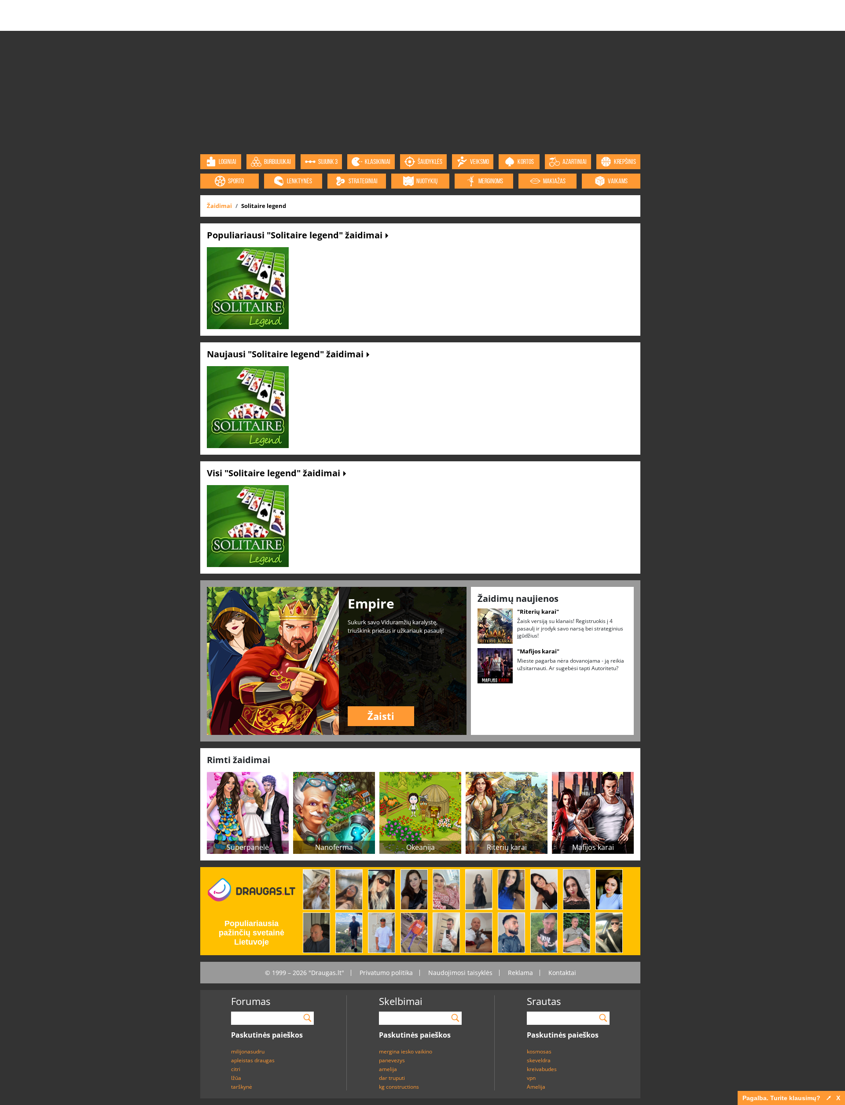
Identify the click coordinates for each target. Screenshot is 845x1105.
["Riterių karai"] (495, 625)
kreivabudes (542, 1069)
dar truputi (392, 1078)
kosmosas (539, 1051)
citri (235, 1069)
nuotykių (426, 181)
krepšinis (625, 161)
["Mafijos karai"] (495, 665)
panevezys (392, 1060)
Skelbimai (400, 1001)
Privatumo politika (386, 972)
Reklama (520, 972)
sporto (236, 181)
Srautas (544, 1001)
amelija (388, 1069)
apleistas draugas (253, 1060)
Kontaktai (562, 972)
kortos (526, 161)
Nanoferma (334, 847)
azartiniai (574, 161)
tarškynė (241, 1086)
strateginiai (363, 181)
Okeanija (420, 847)
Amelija (536, 1086)
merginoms (490, 181)
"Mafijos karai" (538, 651)
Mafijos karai (593, 847)
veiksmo (479, 161)
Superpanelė (248, 847)
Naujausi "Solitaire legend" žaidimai (286, 354)
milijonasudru (248, 1051)
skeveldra (539, 1060)
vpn (531, 1078)
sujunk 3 (328, 161)
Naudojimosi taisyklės (460, 972)
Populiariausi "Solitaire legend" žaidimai (296, 235)
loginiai (227, 161)
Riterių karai (507, 847)
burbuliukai (277, 161)
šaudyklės (430, 161)
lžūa (236, 1078)
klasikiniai (377, 161)
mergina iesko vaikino (405, 1051)
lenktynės (299, 181)
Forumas (250, 1001)
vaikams (618, 181)
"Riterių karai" (538, 612)
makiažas (554, 181)
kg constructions (399, 1086)
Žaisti (380, 716)
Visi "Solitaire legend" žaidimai (274, 473)
